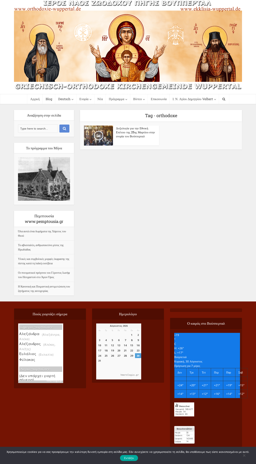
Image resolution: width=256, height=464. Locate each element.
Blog (49, 99)
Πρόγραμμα (116, 99)
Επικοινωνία (159, 99)
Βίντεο (137, 99)
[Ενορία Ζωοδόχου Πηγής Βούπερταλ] (128, 45)
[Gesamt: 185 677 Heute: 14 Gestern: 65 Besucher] (184, 419)
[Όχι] (244, 455)
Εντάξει (129, 458)
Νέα (100, 99)
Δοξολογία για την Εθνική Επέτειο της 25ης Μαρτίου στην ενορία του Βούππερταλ (135, 132)
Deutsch (64, 99)
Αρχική (35, 99)
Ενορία (83, 99)
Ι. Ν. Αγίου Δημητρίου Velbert (193, 99)
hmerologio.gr (54, 380)
